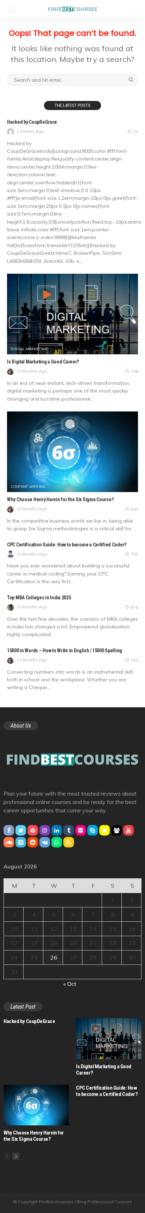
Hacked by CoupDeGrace (32, 122)
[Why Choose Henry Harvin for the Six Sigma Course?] (72, 451)
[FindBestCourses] (72, 8)
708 (134, 371)
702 (134, 554)
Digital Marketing (29, 349)
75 (135, 131)
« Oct (69, 983)
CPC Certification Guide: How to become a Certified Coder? (66, 544)
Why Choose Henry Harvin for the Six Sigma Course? (60, 499)
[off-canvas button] (11, 9)
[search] (135, 9)
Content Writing (28, 487)
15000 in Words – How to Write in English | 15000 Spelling (64, 650)
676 (134, 607)
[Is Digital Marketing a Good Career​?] (72, 314)
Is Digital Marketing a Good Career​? (43, 361)
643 (134, 509)
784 (134, 660)
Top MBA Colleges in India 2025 (39, 597)
